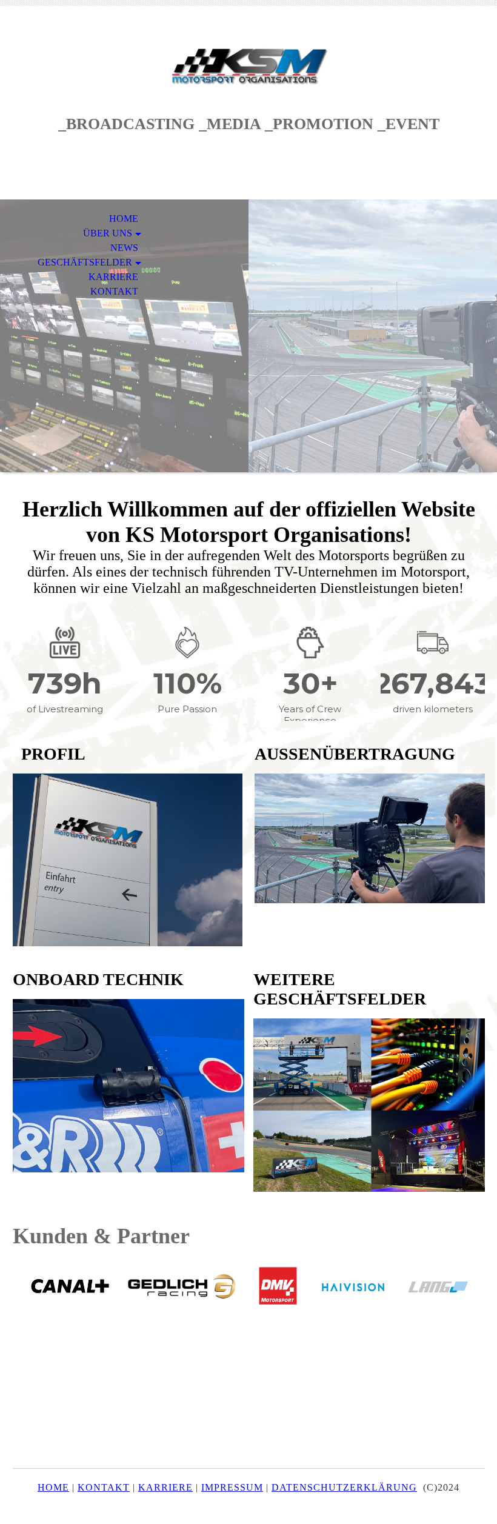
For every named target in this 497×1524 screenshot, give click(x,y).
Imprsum (232, 1487)
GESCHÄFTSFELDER (85, 262)
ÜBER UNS (107, 233)
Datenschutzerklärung (344, 1487)
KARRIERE (113, 277)
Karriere (165, 1487)
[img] (248, 65)
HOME (123, 218)
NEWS (124, 247)
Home (53, 1487)
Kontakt (104, 1487)
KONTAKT (114, 291)
